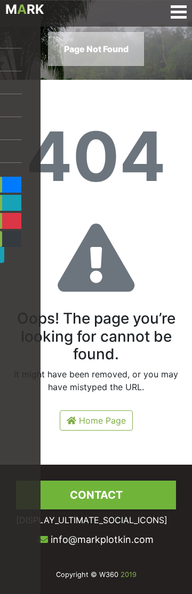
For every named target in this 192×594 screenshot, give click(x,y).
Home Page (101, 420)
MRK (24, 9)
